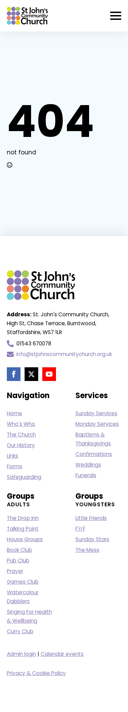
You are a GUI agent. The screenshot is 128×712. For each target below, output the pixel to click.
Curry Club (20, 631)
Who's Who (21, 424)
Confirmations (93, 454)
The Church (21, 434)
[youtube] (49, 374)
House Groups (25, 539)
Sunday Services (96, 413)
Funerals (85, 475)
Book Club (19, 550)
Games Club (23, 581)
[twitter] (31, 374)
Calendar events (62, 654)
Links (12, 455)
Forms (14, 466)
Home (14, 413)
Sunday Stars (92, 539)
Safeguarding (24, 477)
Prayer (15, 571)
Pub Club (18, 560)
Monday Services (97, 424)
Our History (21, 445)
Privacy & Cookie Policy (36, 673)
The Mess (87, 550)
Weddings (88, 464)
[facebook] (13, 374)
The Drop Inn (23, 518)
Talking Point (23, 528)
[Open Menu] (115, 15)
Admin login (21, 654)
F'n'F (80, 528)
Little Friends (91, 518)
